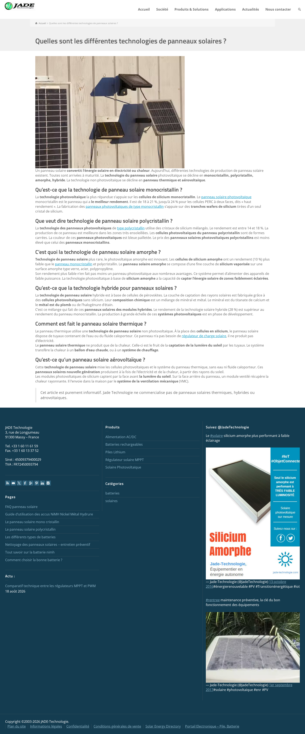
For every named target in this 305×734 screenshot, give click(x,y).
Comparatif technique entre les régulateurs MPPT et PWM (50, 586)
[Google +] (30, 483)
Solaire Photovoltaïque (123, 467)
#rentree (213, 600)
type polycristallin (131, 228)
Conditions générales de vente (117, 726)
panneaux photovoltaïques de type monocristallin (125, 206)
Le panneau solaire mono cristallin (32, 522)
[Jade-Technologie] (253, 513)
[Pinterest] (36, 483)
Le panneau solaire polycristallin (30, 529)
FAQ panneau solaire (21, 506)
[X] (19, 483)
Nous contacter (278, 9)
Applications (225, 9)
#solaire (216, 435)
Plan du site (16, 726)
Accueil (144, 9)
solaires (111, 501)
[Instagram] (48, 483)
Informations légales (46, 726)
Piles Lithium (115, 452)
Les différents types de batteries (30, 537)
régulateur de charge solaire (204, 336)
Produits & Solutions (191, 9)
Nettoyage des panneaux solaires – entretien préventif (47, 544)
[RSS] (7, 483)
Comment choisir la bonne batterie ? (33, 560)
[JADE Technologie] (19, 6)
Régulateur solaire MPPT (124, 459)
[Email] (13, 483)
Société (162, 9)
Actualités (250, 9)
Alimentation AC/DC (120, 437)
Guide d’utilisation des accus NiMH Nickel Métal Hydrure (49, 514)
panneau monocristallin (73, 264)
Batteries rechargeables (124, 444)
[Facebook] (25, 483)
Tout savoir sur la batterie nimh (30, 552)
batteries (112, 493)
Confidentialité (77, 726)
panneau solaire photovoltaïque (226, 197)
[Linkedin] (42, 483)
